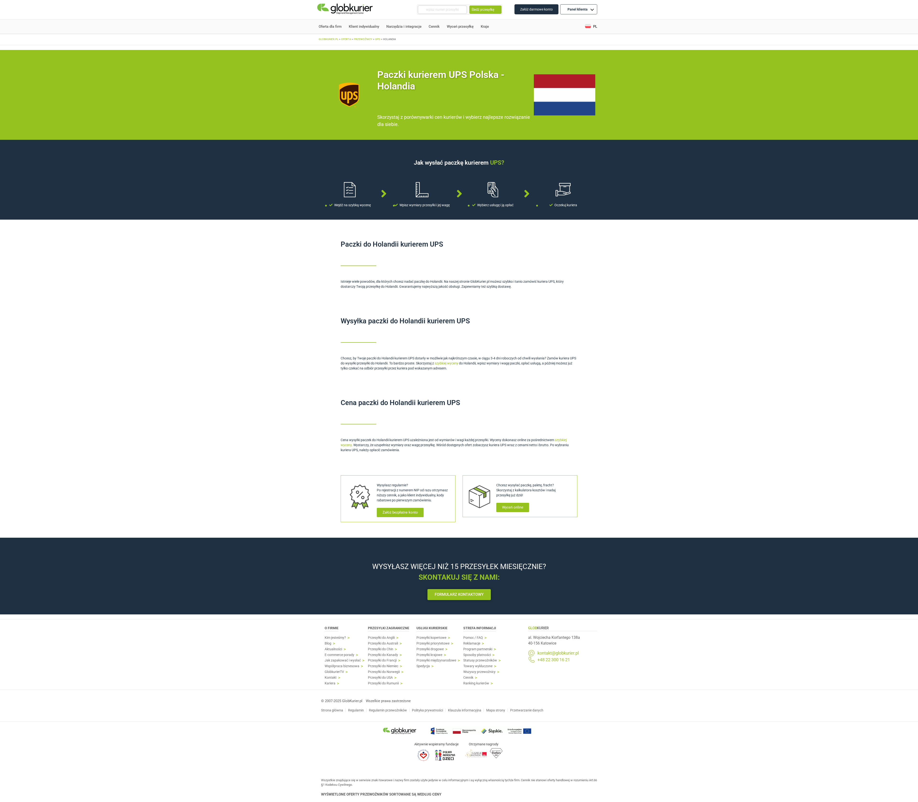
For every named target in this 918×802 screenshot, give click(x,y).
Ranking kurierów (476, 683)
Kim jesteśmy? (335, 637)
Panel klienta (578, 9)
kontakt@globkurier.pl (558, 653)
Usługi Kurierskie (432, 628)
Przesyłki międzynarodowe (436, 660)
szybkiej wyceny (446, 363)
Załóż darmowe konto (536, 9)
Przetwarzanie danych (526, 710)
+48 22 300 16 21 (553, 659)
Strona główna (332, 710)
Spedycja (423, 666)
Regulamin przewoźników (388, 710)
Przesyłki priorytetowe (432, 643)
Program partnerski (477, 649)
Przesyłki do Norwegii (384, 671)
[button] (591, 26)
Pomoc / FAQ (473, 637)
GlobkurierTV (334, 671)
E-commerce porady (339, 654)
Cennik (434, 26)
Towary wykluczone (477, 666)
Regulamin (356, 710)
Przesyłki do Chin (380, 649)
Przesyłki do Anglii (381, 637)
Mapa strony (495, 710)
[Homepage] (345, 9)
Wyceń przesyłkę (460, 26)
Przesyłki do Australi (383, 643)
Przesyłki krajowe (429, 654)
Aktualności (333, 649)
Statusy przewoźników (480, 660)
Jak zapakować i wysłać (343, 660)
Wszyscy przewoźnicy (479, 671)
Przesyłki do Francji (382, 660)
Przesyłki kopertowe (431, 637)
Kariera (330, 683)
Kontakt (331, 677)
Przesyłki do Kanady (383, 654)
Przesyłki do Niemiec (383, 666)
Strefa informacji (479, 628)
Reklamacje (471, 643)
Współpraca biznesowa (342, 666)
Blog (328, 643)
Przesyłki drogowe (430, 649)
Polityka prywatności (427, 710)
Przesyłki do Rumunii (383, 683)
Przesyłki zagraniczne (388, 628)
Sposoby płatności (477, 654)
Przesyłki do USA (380, 677)
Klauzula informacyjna (464, 710)
